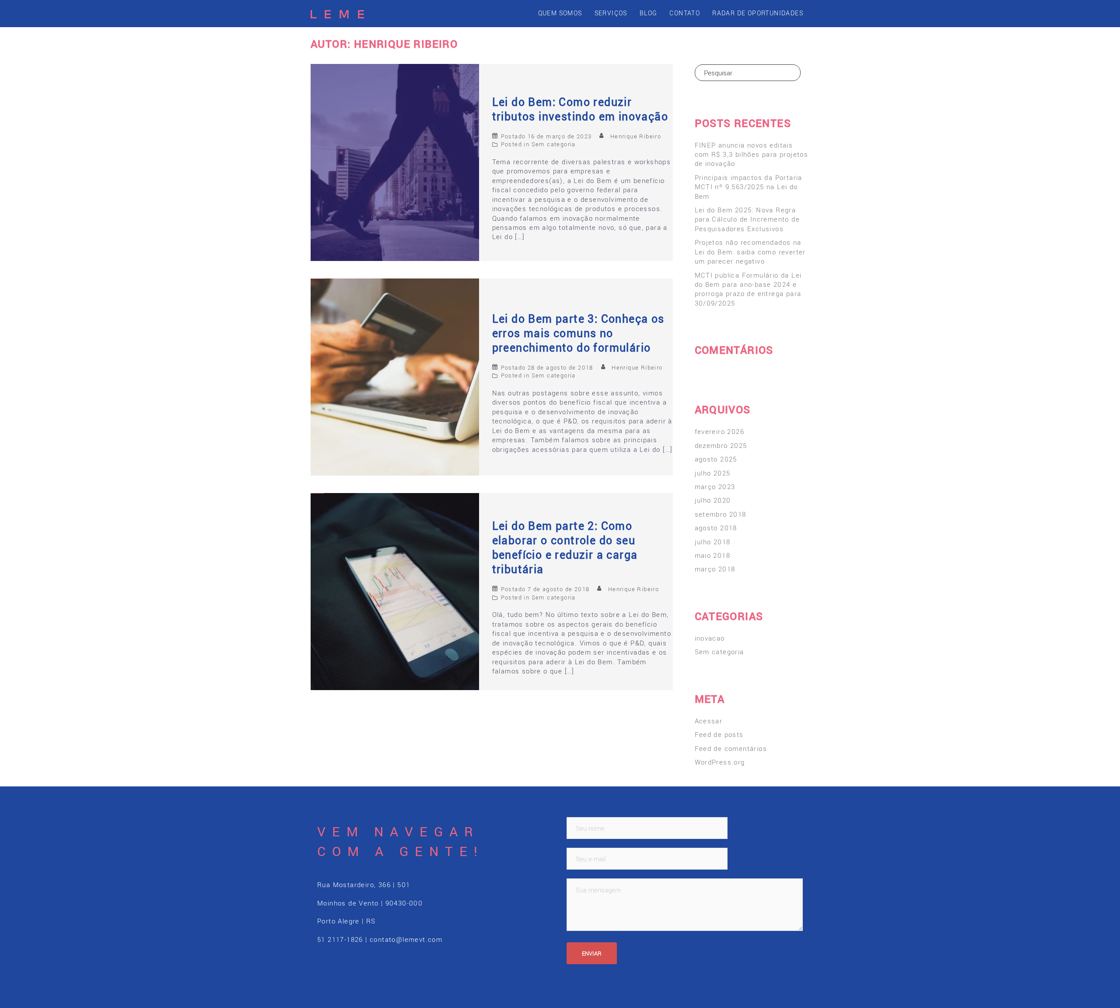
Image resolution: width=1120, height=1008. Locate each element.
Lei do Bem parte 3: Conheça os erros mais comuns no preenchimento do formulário (578, 333)
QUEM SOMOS (560, 13)
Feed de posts (719, 734)
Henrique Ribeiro (635, 136)
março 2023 (715, 486)
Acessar (709, 720)
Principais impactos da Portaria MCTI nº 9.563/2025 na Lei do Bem (748, 187)
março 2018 (715, 568)
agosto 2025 (716, 459)
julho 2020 (713, 500)
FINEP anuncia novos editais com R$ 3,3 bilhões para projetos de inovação (751, 154)
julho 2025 (713, 473)
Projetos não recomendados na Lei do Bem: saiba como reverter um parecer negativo (750, 251)
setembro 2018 (720, 514)
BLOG (649, 13)
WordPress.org (720, 762)
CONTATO (684, 13)
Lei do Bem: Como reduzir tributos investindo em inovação (580, 109)
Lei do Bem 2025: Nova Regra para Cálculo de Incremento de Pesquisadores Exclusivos (747, 219)
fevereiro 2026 (720, 431)
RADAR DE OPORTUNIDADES (757, 13)
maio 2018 (713, 555)
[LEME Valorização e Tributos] (337, 13)
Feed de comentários (731, 748)
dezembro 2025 (721, 445)
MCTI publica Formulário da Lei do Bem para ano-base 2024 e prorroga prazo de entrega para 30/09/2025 (748, 289)
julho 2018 (713, 541)
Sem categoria (554, 144)
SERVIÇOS (611, 13)
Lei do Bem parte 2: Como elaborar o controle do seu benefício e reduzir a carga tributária (565, 547)
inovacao (710, 638)
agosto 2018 (716, 527)
